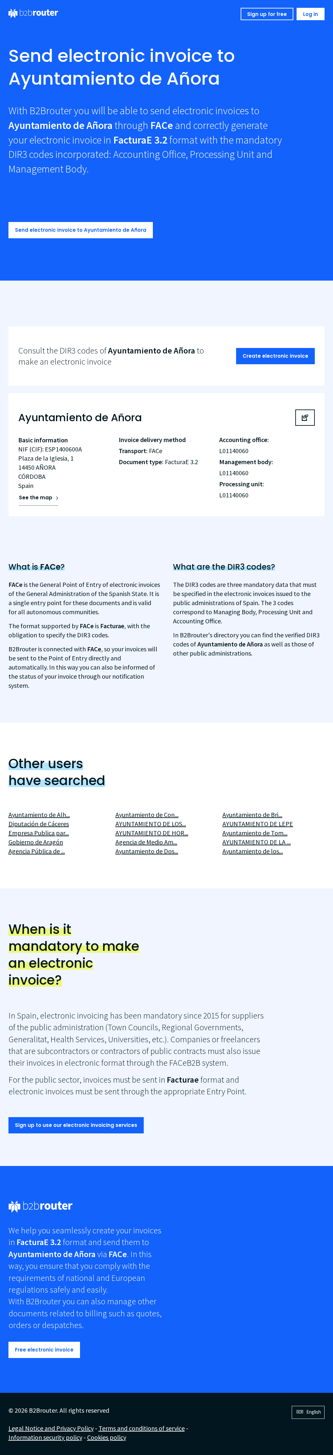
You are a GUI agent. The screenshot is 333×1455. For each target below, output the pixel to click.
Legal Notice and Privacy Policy (51, 1428)
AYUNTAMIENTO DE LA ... (256, 842)
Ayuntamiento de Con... (147, 815)
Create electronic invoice (275, 356)
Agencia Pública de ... (36, 851)
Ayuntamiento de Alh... (39, 815)
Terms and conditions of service (142, 1428)
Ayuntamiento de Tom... (254, 833)
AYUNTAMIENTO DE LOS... (150, 824)
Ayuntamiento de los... (252, 851)
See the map (35, 497)
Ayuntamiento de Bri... (252, 815)
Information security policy (45, 1437)
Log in (310, 14)
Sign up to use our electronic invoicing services (76, 1125)
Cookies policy (106, 1437)
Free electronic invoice (44, 1349)
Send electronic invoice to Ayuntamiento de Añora (80, 230)
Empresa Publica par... (38, 833)
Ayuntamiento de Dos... (146, 851)
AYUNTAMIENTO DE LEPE (257, 824)
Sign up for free (267, 14)
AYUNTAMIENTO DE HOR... (151, 833)
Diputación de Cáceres (38, 824)
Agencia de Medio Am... (146, 842)
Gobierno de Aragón (35, 842)
